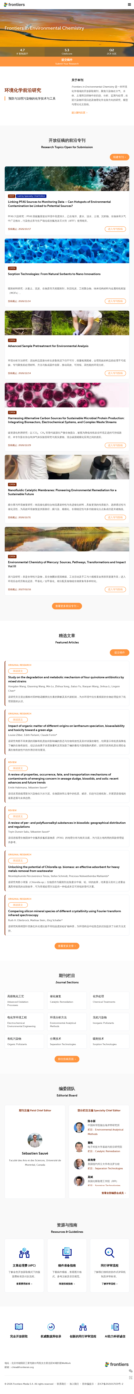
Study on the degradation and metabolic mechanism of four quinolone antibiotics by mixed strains (66, 679)
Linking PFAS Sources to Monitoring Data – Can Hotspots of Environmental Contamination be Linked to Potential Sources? (59, 203)
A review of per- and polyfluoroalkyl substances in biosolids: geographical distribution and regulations (67, 824)
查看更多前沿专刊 (65, 605)
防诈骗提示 (88, 1384)
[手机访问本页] (130, 1377)
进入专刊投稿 (115, 229)
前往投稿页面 (66, 1058)
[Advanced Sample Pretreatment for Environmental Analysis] (67, 323)
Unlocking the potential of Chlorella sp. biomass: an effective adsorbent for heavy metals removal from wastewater (63, 869)
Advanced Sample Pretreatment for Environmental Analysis (48, 346)
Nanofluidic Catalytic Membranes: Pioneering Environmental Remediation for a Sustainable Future (62, 492)
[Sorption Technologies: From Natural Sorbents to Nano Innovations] (67, 251)
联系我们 (61, 1384)
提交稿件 (119, 652)
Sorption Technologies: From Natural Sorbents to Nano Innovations (54, 274)
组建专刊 (118, 156)
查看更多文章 (66, 945)
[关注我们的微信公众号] (130, 1371)
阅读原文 (18, 671)
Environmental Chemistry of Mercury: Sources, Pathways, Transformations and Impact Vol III (67, 564)
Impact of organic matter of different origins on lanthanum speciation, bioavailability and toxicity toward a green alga (66, 727)
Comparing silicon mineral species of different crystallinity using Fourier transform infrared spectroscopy (64, 913)
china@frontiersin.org (22, 1367)
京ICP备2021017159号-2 (110, 1384)
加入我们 (74, 1384)
